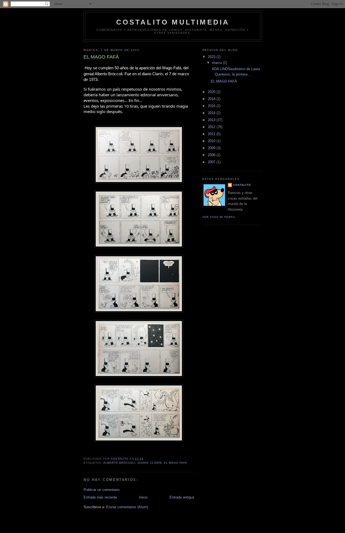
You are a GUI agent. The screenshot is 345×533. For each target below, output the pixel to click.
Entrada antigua (182, 497)
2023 (212, 57)
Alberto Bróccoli (119, 462)
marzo (217, 63)
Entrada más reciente (100, 497)
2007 (212, 162)
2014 (212, 113)
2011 (212, 134)
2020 (212, 92)
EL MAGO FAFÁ (224, 81)
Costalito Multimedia (173, 22)
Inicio (143, 497)
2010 (212, 141)
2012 (212, 127)
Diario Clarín (149, 462)
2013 (212, 120)
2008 (212, 155)
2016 (212, 106)
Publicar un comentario (101, 490)
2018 (212, 99)
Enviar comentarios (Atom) (127, 507)
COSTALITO (242, 184)
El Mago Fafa (175, 462)
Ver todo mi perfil (219, 217)
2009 (212, 148)
